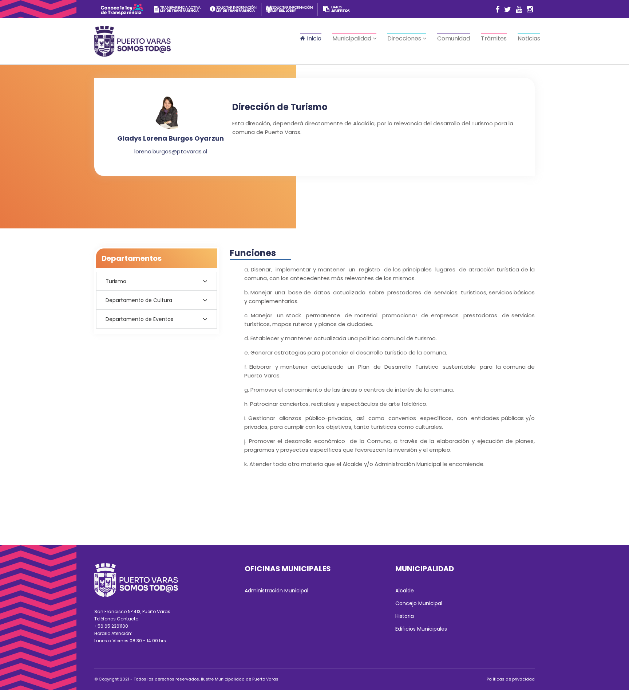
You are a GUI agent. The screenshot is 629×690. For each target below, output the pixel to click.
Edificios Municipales (421, 628)
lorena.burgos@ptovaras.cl (170, 151)
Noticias (529, 38)
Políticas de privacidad (511, 679)
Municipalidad (352, 38)
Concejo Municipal (418, 603)
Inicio (313, 38)
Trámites (494, 38)
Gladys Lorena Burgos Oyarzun (170, 138)
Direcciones (405, 38)
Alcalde (404, 590)
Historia (404, 616)
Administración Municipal (276, 590)
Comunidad (453, 38)
